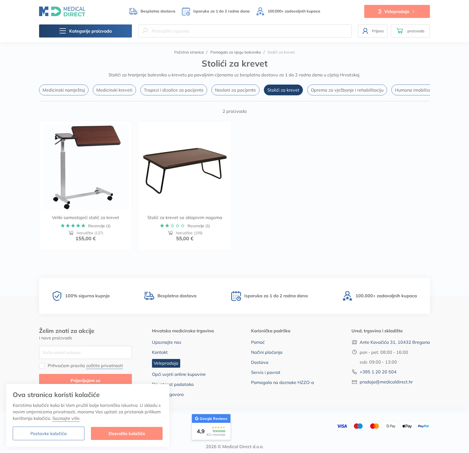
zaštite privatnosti (104, 365)
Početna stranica (189, 52)
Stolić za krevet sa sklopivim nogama (184, 217)
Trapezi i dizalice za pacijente (174, 90)
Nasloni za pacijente (235, 90)
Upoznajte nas (166, 342)
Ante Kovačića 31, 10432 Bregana (395, 342)
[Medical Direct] (62, 11)
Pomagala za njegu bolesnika (235, 52)
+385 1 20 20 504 (378, 371)
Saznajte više (66, 418)
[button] (410, 31)
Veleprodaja (396, 11)
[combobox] (244, 31)
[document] (88, 415)
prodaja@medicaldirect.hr (386, 382)
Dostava (259, 362)
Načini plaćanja (267, 352)
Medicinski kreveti (114, 90)
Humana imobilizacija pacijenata (428, 90)
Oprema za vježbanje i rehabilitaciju (347, 90)
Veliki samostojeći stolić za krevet (85, 217)
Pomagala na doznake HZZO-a (282, 382)
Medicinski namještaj (64, 90)
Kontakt (160, 352)
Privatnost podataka (173, 384)
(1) (99, 225)
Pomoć (258, 342)
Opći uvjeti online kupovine (179, 374)
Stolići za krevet (283, 90)
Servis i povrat (265, 372)
